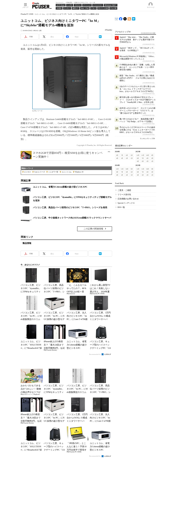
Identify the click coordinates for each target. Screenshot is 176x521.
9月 (152, 155)
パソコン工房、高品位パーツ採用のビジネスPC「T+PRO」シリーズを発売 (70, 207)
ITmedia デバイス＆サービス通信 (116, 18)
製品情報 (27, 243)
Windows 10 (79, 172)
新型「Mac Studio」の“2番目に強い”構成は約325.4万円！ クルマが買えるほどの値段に (137, 78)
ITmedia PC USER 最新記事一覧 (129, 18)
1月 (132, 158)
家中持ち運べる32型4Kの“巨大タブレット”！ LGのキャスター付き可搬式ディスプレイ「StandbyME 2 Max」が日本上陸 (137, 99)
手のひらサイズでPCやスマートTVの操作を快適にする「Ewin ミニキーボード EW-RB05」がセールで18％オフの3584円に (137, 129)
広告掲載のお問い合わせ (128, 199)
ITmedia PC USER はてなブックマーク (133, 18)
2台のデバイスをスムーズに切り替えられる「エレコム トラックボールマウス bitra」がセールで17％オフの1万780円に (137, 88)
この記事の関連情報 (93, 229)
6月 (127, 155)
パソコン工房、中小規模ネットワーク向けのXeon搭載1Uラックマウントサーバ (72, 218)
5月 (132, 155)
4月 (117, 158)
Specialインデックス (126, 203)
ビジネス (27, 172)
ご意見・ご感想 (124, 190)
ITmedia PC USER (27, 14)
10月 (147, 155)
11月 (142, 155)
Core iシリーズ (39, 172)
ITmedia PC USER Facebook (121, 18)
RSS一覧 (121, 207)
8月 (117, 155)
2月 (127, 158)
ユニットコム (67, 172)
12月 (138, 155)
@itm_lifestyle (125, 18)
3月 (122, 158)
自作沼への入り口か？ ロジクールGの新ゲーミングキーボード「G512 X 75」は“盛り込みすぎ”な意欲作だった (137, 110)
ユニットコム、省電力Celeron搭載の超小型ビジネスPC (60, 187)
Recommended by (95, 354)
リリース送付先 (124, 194)
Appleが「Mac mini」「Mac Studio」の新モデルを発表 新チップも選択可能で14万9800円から (136, 39)
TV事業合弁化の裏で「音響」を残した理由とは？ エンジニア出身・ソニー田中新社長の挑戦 (137, 67)
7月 (122, 155)
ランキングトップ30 (147, 139)
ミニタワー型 (53, 172)
